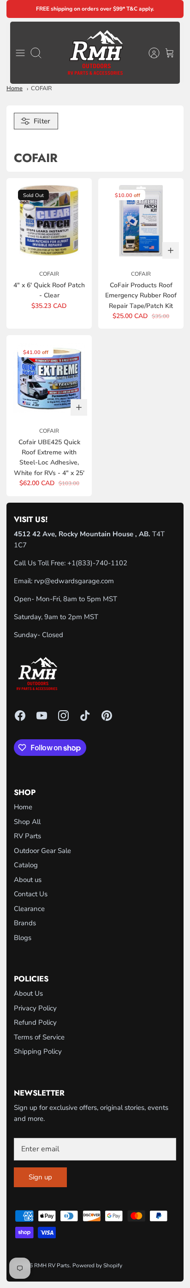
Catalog (26, 865)
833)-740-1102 (102, 563)
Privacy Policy (35, 1008)
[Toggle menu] (20, 53)
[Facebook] (20, 715)
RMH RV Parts (52, 1265)
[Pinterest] (107, 715)
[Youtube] (42, 715)
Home (14, 88)
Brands (25, 923)
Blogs (22, 937)
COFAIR (41, 88)
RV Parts (27, 836)
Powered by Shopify (97, 1265)
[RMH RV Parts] (95, 52)
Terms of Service (39, 1037)
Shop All (27, 821)
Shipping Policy (38, 1051)
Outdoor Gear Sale (42, 850)
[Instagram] (63, 715)
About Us (28, 993)
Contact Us (31, 894)
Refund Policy (35, 1022)
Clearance (29, 908)
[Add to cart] (170, 250)
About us (28, 879)
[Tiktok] (85, 715)
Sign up (40, 1177)
